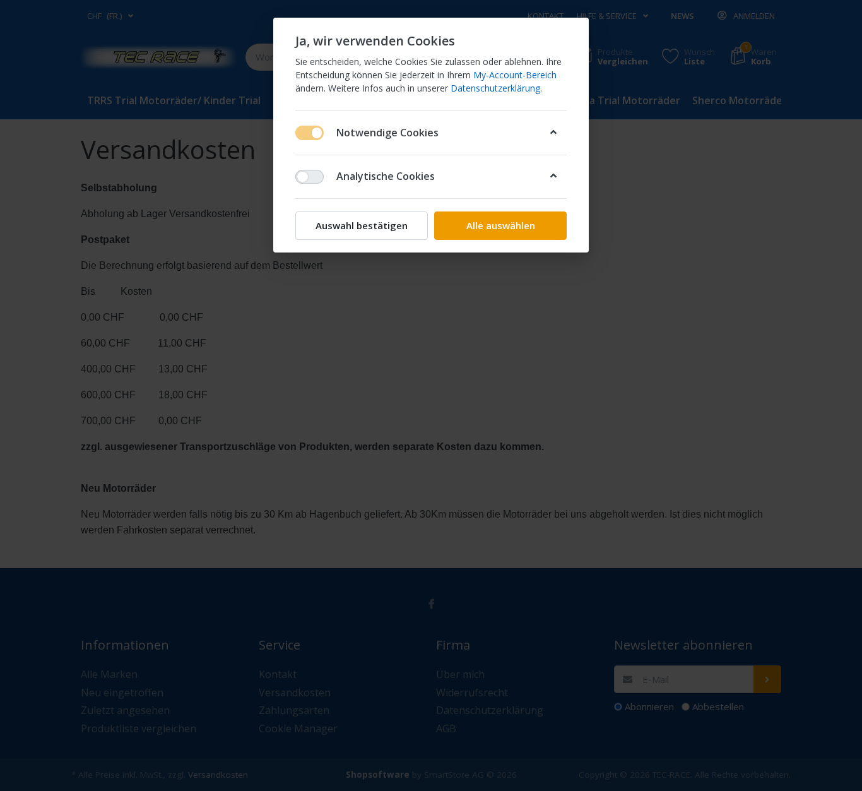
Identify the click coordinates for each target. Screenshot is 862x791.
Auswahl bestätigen (362, 225)
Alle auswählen (500, 225)
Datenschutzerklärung (495, 88)
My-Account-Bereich (515, 75)
